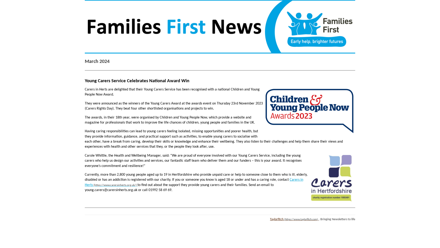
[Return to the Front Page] (220, 27)
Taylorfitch (276, 219)
